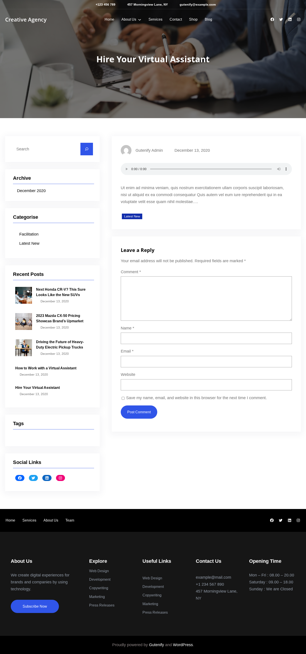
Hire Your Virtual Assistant (37, 388)
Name (127, 328)
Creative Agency (26, 19)
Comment (131, 272)
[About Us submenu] (139, 19)
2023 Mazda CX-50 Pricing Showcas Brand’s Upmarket (59, 318)
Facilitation (29, 234)
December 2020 (31, 190)
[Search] (86, 149)
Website (128, 374)
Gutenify (156, 645)
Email (127, 351)
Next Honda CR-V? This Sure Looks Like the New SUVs (61, 292)
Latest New (29, 243)
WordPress (183, 645)
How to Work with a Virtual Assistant (45, 368)
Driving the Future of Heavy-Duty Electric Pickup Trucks (60, 344)
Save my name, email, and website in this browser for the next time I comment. (196, 398)
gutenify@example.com (198, 4)
